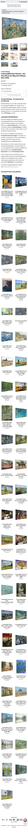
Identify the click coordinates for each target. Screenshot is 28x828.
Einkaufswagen (24, 1)
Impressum (4, 825)
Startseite (4, 10)
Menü (4, 1)
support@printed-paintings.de (11, 166)
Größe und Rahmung (6, 88)
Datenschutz (13, 825)
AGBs (8, 825)
